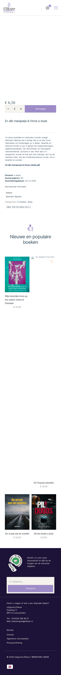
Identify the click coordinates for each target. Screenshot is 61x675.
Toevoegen (40, 109)
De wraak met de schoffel (17, 533)
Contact (10, 634)
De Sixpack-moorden (44, 482)
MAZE (46, 657)
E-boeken (22, 202)
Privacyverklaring (14, 643)
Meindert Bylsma (13, 196)
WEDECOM (37, 657)
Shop (30, 202)
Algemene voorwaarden (18, 638)
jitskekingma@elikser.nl (22, 621)
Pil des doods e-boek (43, 533)
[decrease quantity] (8, 109)
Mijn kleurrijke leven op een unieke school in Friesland (16, 299)
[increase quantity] (20, 109)
